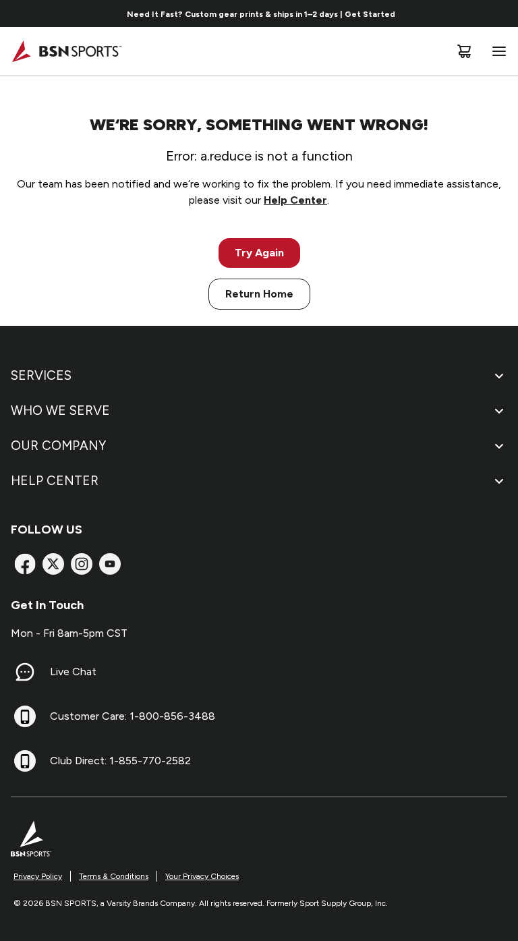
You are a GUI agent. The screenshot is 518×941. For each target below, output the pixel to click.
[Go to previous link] (19, 13)
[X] (53, 564)
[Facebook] (25, 564)
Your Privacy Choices (202, 876)
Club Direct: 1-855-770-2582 (120, 760)
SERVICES (41, 375)
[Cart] (464, 51)
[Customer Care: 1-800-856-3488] (25, 716)
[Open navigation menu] (496, 51)
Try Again (259, 252)
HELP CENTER (54, 480)
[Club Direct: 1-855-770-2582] (25, 761)
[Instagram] (81, 564)
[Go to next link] (503, 13)
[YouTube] (110, 564)
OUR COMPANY (58, 445)
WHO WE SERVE (60, 410)
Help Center (295, 200)
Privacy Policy (37, 876)
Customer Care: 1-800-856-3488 (132, 716)
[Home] (66, 51)
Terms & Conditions (113, 876)
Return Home (259, 293)
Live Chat (73, 671)
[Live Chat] (25, 672)
